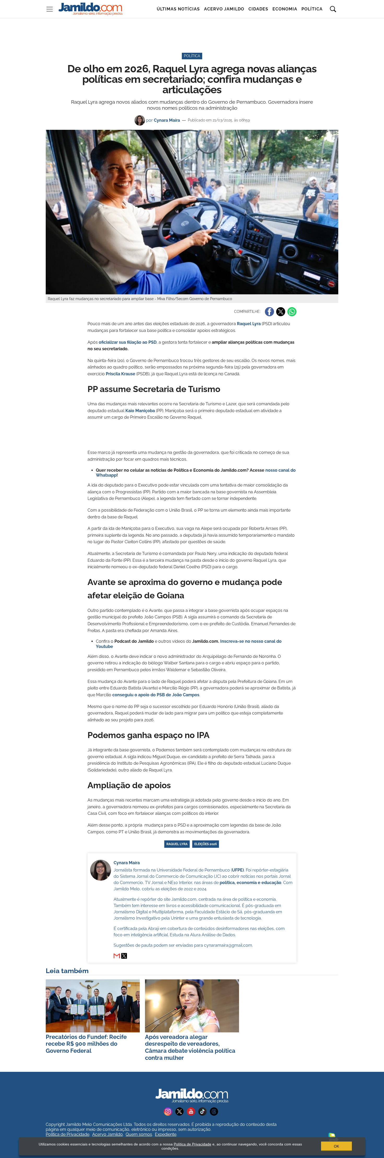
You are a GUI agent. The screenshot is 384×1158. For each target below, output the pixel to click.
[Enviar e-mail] (117, 956)
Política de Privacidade (67, 1134)
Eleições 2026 (205, 844)
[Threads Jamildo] (215, 1111)
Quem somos (139, 1134)
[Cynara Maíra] (124, 956)
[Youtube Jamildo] (192, 1111)
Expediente (165, 1134)
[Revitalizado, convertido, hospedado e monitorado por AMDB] (333, 1136)
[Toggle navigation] (50, 9)
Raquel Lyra (249, 323)
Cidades (258, 9)
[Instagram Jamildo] (169, 1111)
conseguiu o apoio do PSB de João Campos (155, 694)
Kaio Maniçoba (140, 410)
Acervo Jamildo (224, 9)
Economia (284, 9)
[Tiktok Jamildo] (204, 1111)
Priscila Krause (120, 373)
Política (312, 9)
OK (336, 1146)
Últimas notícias (178, 9)
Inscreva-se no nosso (242, 641)
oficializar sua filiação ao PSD (127, 342)
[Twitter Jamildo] (181, 1111)
